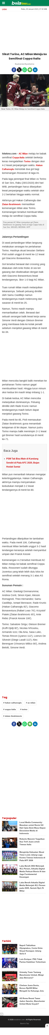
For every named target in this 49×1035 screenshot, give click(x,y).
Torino (27, 161)
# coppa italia (9, 709)
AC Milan (23, 154)
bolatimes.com (19, 1020)
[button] (3, 3)
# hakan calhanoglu (12, 703)
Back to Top (24, 1023)
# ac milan (30, 703)
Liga (4, 9)
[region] (24, 31)
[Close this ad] (47, 1026)
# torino (23, 709)
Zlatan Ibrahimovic (11, 204)
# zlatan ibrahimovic (12, 716)
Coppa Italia (18, 157)
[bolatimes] (21, 3)
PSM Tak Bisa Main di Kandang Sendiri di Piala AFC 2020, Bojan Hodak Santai (22, 463)
